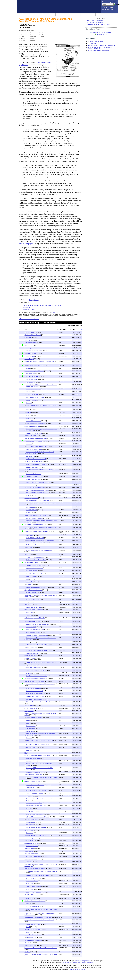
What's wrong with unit (32, 846)
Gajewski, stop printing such (35, 805)
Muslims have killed (31, 353)
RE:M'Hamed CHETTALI (32, 878)
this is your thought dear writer (34, 365)
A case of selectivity (30, 658)
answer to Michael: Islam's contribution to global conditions (41, 871)
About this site (101, 15)
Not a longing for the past (31, 498)
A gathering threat (29, 824)
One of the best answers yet (33, 389)
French (23, 38)
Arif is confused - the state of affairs (35, 397)
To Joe (27, 723)
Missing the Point (30, 373)
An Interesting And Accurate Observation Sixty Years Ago (40, 702)
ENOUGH (28, 412)
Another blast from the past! (32, 843)
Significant (27, 952)
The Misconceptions (30, 822)
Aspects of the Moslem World (32, 426)
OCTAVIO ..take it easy (32, 592)
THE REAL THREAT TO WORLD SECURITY (36, 835)
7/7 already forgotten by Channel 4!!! (34, 487)
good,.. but (27, 942)
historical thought (29, 838)
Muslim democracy (30, 728)
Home (20, 15)
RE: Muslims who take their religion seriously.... (38, 744)
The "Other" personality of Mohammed (36, 678)
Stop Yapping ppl (30, 507)
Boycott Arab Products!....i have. (34, 568)
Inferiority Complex (30, 332)
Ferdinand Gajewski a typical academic (36, 790)
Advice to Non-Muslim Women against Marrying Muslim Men (100, 48)
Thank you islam (30, 356)
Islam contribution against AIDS (34, 892)
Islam (27, 579)
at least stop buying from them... (34, 565)
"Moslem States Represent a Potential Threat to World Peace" (41, 948)
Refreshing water (29, 848)
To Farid (28, 720)
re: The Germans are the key (33, 856)
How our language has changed (33, 940)
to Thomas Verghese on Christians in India (37, 482)
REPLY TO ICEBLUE (31, 510)
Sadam (28, 368)
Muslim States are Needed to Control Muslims (37, 490)
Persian (32, 40)
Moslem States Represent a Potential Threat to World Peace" (41, 777)
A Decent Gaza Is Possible (96, 41)
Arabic (22, 33)
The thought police (29, 840)
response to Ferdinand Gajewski (34, 814)
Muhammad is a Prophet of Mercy (35, 670)
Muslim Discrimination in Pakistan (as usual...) (37, 492)
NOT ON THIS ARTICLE (31, 894)
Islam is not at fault (31, 576)
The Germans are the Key (31, 853)
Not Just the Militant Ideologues (34, 518)
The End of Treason (29, 309)
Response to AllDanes (32, 881)
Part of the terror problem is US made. (35, 618)
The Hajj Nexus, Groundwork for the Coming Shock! (38, 470)
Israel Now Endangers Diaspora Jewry (98, 24)
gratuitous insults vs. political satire (35, 785)
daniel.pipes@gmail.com (83, 960)
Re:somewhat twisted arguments (34, 691)
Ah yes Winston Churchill (32, 906)
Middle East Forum (88, 15)
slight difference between (32, 467)
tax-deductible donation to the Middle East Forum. (78, 962)
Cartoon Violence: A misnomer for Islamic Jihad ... (38, 755)
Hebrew (32, 33)
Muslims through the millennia (33, 607)
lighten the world (29, 830)
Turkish (41, 36)
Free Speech (29, 811)
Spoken (46, 15)
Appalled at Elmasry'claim (33, 758)
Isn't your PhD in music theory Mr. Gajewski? (37, 817)
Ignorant (28, 512)
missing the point (30, 382)
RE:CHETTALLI (30, 889)
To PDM (28, 642)
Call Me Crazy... (29, 851)
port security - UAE (31, 627)
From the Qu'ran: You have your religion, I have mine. (40, 684)
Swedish (41, 35)
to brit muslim (29, 582)
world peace (28, 340)
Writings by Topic (107, 7)
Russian (41, 33)
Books (52, 15)
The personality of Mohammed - (33, 667)
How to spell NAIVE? (31, 747)
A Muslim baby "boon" (30, 859)
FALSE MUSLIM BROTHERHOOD (35, 538)
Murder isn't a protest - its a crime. (35, 793)
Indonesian (33, 36)
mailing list (54, 312)
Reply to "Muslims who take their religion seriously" (39, 740)
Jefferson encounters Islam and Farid (36, 645)
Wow (26, 753)
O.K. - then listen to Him (32, 376)
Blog (32, 15)
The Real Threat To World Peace (33, 449)
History (31, 300)
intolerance (29, 444)
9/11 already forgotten (30, 655)
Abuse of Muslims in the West (32, 781)
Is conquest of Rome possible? (34, 699)
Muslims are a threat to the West (34, 557)
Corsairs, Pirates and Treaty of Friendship (37, 635)
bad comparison (30, 787)
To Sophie (28, 761)
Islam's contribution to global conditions (35, 868)
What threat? (29, 612)
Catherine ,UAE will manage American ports (37, 624)
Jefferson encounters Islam (33, 653)
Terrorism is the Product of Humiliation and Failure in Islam (40, 503)
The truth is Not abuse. (32, 819)
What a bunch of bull (31, 647)
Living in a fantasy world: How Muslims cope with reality (39, 920)
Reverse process (29, 731)
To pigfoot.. (29, 862)
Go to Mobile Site (107, 9)
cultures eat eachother (30, 342)
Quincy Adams (30, 535)
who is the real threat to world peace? (36, 459)
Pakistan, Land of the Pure (32, 435)
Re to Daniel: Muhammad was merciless (36, 676)
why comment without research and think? (37, 531)
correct (27, 391)
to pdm (26, 602)
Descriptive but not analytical (32, 929)
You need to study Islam (32, 599)
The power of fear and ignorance (34, 573)
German (23, 40)
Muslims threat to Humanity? (33, 479)
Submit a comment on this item (29, 319)
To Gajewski (29, 796)
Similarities (29, 738)
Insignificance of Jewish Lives (34, 433)
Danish (23, 36)
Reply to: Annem (30, 456)
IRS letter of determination (77, 969)
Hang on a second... (31, 400)
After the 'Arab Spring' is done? (33, 335)
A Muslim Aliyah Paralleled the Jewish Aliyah (101, 45)
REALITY (28, 415)
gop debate (28, 337)
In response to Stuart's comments (34, 693)
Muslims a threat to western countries (36, 560)
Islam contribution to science (33, 886)
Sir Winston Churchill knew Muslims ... (35, 901)
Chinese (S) (24, 35)
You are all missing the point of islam (34, 371)
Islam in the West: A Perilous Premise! (35, 681)
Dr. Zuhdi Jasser (93, 43)
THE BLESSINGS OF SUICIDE (34, 461)
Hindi (31, 35)
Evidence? (29, 485)
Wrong (27, 410)
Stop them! (29, 403)
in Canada (28, 584)
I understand (28, 345)
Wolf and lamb (30, 932)
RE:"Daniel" (29, 673)
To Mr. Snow (29, 750)
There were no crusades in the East (35, 423)
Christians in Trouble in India (33, 474)
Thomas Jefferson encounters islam (34, 629)
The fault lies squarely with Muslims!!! (36, 446)
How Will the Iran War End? (95, 22)
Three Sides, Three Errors (94, 20)
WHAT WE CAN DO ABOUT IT (33, 562)
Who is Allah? (29, 547)
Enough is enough (29, 711)
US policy (36, 300)
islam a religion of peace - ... (33, 421)
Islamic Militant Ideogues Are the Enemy (35, 515)
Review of (98, 50)
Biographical (75, 15)
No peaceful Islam (30, 726)
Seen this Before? (29, 705)
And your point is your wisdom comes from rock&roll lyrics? (41, 909)
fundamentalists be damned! (33, 688)
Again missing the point (32, 394)
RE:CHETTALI (29, 883)
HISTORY (27, 554)
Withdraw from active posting (33, 772)
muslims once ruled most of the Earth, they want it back (39, 361)
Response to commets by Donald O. (35, 696)
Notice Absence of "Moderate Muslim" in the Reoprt (38, 917)
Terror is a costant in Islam (33, 632)
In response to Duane (31, 379)
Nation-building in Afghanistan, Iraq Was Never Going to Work (42, 305)
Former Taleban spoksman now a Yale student (37, 500)
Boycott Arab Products (32, 570)
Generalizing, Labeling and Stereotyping (37, 587)
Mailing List (113, 15)
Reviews (39, 15)
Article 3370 (28, 604)
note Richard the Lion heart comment (36, 827)
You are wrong (30, 833)
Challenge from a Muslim (32, 545)
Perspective (29, 615)
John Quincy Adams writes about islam (35, 524)
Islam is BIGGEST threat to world (34, 441)
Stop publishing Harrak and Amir (33, 590)
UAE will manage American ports (33, 621)
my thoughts (29, 348)
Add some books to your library (34, 803)
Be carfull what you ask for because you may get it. (39, 550)
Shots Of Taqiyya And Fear (33, 924)
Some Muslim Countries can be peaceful (37, 464)
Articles (26, 15)
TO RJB (28, 927)
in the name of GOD (31, 937)
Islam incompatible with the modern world (36, 438)
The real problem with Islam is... (34, 717)
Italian (32, 38)
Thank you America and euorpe (34, 351)
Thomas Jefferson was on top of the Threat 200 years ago (41, 405)
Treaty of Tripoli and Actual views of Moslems (38, 650)
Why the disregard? (30, 945)
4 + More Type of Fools (31, 708)
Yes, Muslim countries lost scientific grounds (37, 875)
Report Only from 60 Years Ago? (33, 774)
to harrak (27, 495)
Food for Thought (29, 359)
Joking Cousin (30, 898)
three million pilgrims (26, 244)
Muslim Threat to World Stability (33, 935)
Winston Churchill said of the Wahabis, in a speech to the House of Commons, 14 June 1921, (40, 541)
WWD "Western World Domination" (34, 609)
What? (27, 418)
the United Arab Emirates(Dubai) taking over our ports (39, 662)
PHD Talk (28, 808)
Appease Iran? (27, 307)
